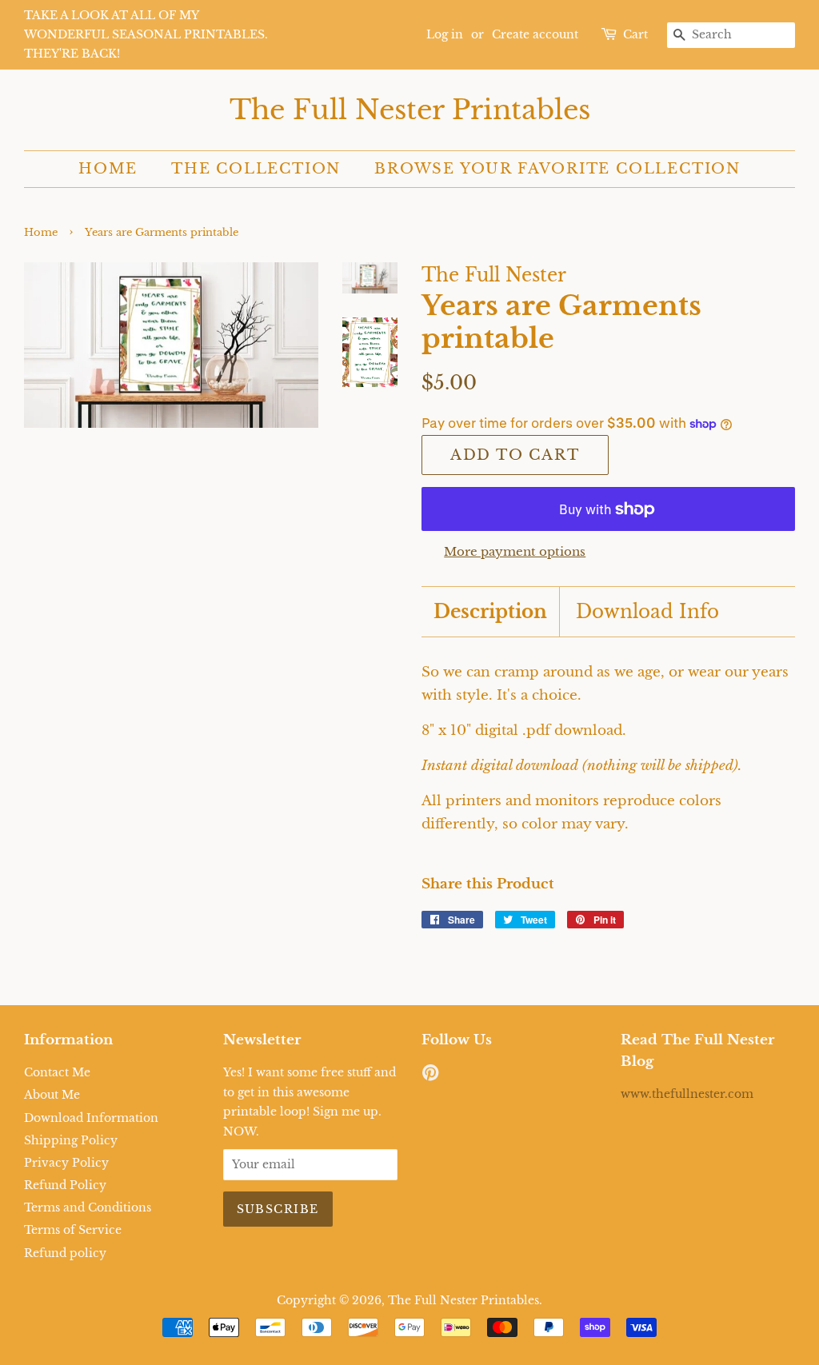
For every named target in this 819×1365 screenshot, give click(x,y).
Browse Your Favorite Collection (557, 169)
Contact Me (57, 1072)
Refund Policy (65, 1185)
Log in (444, 34)
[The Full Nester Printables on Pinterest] (430, 1075)
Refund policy (65, 1253)
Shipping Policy (71, 1140)
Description (490, 612)
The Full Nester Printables (410, 110)
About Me (52, 1095)
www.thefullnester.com (687, 1094)
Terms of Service (73, 1230)
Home (108, 169)
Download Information (91, 1118)
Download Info (647, 612)
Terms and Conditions (87, 1207)
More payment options (514, 551)
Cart (635, 34)
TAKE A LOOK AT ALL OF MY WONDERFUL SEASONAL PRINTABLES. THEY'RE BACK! (146, 34)
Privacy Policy (66, 1162)
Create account (535, 34)
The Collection (256, 169)
